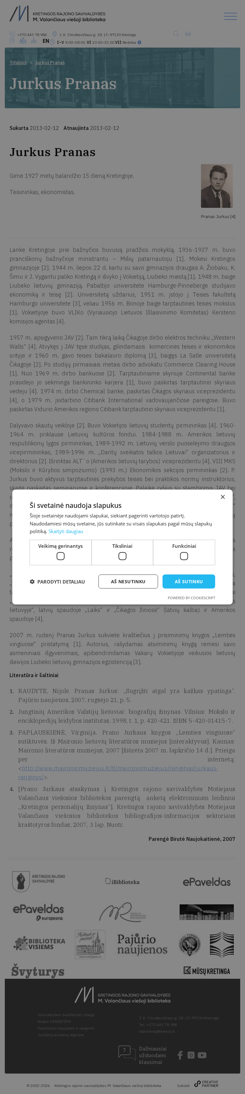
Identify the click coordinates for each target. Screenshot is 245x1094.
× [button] (222, 496)
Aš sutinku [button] (189, 581)
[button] (57, 582)
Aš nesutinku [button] (128, 581)
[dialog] (122, 547)
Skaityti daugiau (65, 531)
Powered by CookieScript (191, 597)
